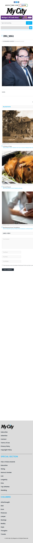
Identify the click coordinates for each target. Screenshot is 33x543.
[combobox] (13, 23)
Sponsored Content (8, 41)
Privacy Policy (5, 446)
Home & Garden (6, 472)
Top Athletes (5, 487)
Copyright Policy (6, 450)
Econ (2, 509)
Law (2, 476)
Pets (2, 483)
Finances (4, 513)
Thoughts (4, 531)
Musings (3, 520)
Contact (3, 439)
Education (4, 465)
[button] (30, 27)
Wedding (4, 490)
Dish (2, 506)
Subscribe (4, 432)
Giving (3, 469)
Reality (3, 523)
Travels (3, 534)
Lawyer (3, 516)
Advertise (4, 436)
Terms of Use (5, 443)
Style (2, 527)
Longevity (4, 480)
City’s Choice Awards (8, 462)
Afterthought (5, 502)
